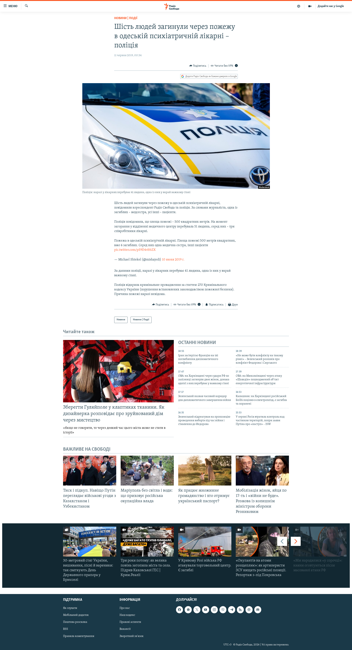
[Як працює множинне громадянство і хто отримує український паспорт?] (204, 471)
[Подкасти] (298, 6)
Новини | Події (125, 18)
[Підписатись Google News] (188, 609)
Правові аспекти (130, 622)
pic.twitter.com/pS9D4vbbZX (135, 250)
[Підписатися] (257, 609)
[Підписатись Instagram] (214, 609)
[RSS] (240, 609)
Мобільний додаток (76, 615)
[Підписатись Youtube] (205, 609)
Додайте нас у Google (331, 6)
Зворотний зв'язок (132, 636)
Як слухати (70, 608)
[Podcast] (248, 609)
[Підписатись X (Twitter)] (196, 609)
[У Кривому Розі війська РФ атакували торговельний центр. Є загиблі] (204, 542)
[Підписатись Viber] (222, 609)
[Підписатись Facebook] (179, 609)
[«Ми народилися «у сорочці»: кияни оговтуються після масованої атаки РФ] (319, 542)
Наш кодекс (127, 615)
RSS (65, 629)
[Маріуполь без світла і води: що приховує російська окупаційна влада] (147, 471)
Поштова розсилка (75, 622)
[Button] (197, 66)
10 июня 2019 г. (173, 259)
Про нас (125, 608)
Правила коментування (78, 636)
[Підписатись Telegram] (231, 609)
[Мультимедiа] (310, 6)
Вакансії (125, 629)
